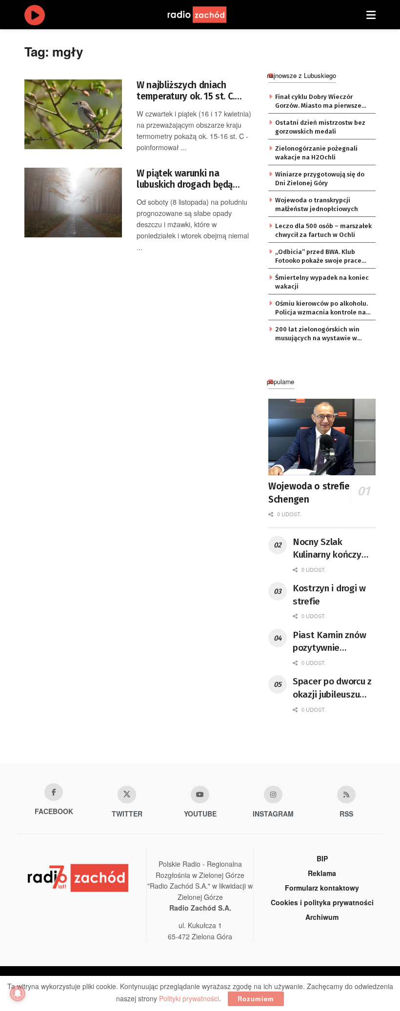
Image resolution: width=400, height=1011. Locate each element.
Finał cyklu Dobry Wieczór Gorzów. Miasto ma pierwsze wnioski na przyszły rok (318, 102)
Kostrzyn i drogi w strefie (329, 595)
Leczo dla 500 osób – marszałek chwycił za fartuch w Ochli (323, 230)
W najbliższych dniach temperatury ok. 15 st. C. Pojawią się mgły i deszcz (188, 90)
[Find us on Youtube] (200, 794)
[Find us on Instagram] (273, 794)
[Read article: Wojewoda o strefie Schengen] (322, 437)
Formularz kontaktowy (322, 888)
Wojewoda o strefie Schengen (309, 493)
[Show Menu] (371, 14)
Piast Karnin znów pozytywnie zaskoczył (329, 642)
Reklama (322, 873)
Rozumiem (256, 998)
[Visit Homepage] (206, 14)
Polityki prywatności (189, 998)
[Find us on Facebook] (53, 792)
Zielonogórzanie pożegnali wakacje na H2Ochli (316, 153)
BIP (322, 858)
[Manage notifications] (17, 993)
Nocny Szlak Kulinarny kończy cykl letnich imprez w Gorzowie (330, 549)
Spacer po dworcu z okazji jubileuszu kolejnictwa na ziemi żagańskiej (332, 688)
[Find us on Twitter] (127, 794)
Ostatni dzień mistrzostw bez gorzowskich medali (320, 127)
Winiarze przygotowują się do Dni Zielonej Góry (319, 179)
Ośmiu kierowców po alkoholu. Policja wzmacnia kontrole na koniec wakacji (321, 308)
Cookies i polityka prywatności (322, 902)
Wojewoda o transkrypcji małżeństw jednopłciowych (316, 204)
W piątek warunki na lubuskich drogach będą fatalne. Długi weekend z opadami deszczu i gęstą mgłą (187, 179)
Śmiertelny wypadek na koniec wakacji (322, 282)
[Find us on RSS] (346, 794)
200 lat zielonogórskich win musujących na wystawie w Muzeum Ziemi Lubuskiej (317, 334)
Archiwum (322, 917)
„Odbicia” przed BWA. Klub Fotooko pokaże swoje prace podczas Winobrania (318, 257)
